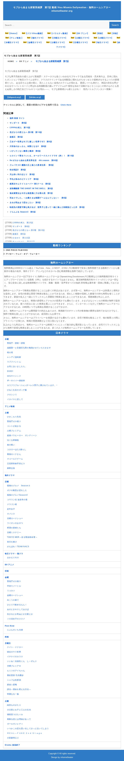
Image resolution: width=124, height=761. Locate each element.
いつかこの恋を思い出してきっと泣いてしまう (28, 728)
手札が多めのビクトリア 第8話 (24, 179)
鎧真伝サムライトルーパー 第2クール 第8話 (30, 184)
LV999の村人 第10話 (20, 128)
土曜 (7, 413)
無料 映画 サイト (17, 118)
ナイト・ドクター (15, 647)
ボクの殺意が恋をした (17, 490)
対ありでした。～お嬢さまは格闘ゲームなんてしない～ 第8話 (38, 198)
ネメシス (11, 514)
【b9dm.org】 (35, 97)
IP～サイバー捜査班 (16, 381)
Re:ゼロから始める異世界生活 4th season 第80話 (34, 160)
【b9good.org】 (14, 97)
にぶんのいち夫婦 (15, 630)
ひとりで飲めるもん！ (17, 605)
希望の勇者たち (14, 528)
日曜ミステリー (14, 532)
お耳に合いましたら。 (17, 366)
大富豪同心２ (13, 738)
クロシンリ (12, 395)
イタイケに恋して (15, 399)
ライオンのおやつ (15, 523)
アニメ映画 (10, 406)
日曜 (7, 482)
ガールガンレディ (15, 724)
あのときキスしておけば (18, 609)
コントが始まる (14, 426)
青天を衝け (12, 542)
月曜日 (8, 643)
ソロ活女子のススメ (16, 619)
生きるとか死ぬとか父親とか (20, 614)
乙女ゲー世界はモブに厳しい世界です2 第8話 (31, 142)
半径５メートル (14, 586)
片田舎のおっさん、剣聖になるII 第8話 (28, 146)
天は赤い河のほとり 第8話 (22, 174)
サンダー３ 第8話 (18, 123)
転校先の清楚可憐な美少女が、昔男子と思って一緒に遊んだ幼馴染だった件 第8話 (47, 207)
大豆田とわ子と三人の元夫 (19, 710)
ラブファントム (14, 362)
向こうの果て (13, 600)
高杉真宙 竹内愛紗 (15, 675)
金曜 (7, 577)
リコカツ (11, 591)
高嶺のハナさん (14, 454)
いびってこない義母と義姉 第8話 (25, 151)
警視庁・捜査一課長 (16, 343)
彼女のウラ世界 (14, 652)
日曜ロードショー (15, 518)
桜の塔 (10, 352)
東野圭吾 (11, 468)
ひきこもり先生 (14, 417)
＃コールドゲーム (15, 459)
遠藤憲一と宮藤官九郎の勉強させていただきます (29, 348)
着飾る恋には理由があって (19, 719)
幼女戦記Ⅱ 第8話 (18, 170)
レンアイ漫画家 (14, 357)
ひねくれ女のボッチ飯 (17, 390)
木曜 (7, 339)
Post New (10, 626)
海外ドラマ (10, 475)
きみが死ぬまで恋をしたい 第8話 (25, 202)
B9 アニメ (24, 61)
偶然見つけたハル (15, 714)
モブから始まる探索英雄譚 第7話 (22, 55)
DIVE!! (10, 371)
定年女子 (11, 509)
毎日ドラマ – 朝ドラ (14, 554)
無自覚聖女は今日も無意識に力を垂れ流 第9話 (31, 193)
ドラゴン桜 (12, 504)
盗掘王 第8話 (16, 137)
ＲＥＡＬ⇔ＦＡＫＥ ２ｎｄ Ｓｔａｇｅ (24, 733)
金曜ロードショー (15, 595)
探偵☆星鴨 (12, 685)
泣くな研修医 (13, 440)
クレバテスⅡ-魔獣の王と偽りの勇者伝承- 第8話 (32, 165)
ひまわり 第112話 (21, 238)
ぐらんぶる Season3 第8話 (23, 212)
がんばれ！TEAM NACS (18, 546)
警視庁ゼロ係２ (14, 421)
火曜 (7, 701)
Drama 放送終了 (12, 745)
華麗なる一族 (13, 694)
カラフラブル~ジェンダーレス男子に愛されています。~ (32, 385)
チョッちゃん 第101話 (24, 241)
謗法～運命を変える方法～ (19, 689)
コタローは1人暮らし (16, 449)
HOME (11, 61)
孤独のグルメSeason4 (17, 495)
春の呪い (11, 445)
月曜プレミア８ (14, 666)
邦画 (7, 637)
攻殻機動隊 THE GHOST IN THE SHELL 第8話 (31, 188)
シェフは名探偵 (14, 680)
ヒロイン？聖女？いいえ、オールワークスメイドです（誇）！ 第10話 (42, 156)
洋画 (7, 571)
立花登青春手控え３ (16, 463)
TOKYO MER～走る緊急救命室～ (22, 537)
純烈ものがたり (14, 705)
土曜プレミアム (14, 431)
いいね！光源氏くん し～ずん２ (22, 661)
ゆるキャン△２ (14, 376)
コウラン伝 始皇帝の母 (17, 500)
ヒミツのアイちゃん (16, 671)
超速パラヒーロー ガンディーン (22, 435)
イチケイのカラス (15, 657)
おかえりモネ (13, 558)
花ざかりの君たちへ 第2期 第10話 (26, 132)
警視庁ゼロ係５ (14, 581)
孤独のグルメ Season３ (19, 486)
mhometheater (66, 757)
